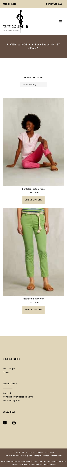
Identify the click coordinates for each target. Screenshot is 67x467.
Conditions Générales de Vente (18, 397)
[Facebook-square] (5, 423)
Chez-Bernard (56, 455)
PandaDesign (34, 455)
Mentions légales (11, 400)
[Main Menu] (60, 21)
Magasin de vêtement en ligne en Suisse (19, 461)
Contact (7, 393)
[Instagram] (14, 423)
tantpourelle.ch (29, 452)
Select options (33, 199)
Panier (6, 372)
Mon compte (9, 368)
